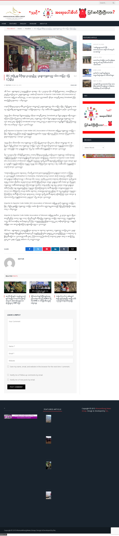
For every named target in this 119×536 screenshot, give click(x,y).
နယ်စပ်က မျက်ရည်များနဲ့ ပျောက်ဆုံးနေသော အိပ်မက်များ (103, 74)
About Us (43, 24)
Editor (8, 85)
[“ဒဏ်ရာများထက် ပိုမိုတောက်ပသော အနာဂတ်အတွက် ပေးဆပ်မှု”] (87, 47)
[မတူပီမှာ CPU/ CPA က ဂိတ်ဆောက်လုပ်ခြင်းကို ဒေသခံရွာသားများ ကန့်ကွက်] (50, 440)
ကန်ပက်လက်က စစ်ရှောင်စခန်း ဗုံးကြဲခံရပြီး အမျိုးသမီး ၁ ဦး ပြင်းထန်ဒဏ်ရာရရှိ (66, 298)
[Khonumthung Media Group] (14, 13)
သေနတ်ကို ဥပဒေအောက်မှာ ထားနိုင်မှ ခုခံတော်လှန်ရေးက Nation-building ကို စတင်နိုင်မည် (104, 86)
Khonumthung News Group (26, 530)
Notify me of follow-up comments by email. (26, 375)
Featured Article (90, 37)
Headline (33, 24)
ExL (107, 411)
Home (4, 24)
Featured (13, 24)
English (23, 24)
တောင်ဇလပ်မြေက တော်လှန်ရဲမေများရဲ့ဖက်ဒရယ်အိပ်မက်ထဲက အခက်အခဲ (104, 62)
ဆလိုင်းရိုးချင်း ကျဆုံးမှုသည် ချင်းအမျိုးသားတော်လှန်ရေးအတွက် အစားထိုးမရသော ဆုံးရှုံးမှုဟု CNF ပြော (16, 299)
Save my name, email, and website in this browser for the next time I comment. (40, 367)
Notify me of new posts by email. (22, 380)
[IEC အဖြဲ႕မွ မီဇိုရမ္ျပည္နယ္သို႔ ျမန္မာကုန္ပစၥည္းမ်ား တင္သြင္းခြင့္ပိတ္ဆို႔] (40, 54)
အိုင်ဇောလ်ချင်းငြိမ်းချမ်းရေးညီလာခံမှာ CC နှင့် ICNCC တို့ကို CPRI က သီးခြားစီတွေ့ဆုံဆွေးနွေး (41, 299)
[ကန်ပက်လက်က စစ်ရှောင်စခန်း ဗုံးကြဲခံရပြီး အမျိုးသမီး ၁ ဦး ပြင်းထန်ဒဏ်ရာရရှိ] (65, 287)
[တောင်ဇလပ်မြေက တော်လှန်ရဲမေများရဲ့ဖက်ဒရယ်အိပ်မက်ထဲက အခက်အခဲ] (87, 60)
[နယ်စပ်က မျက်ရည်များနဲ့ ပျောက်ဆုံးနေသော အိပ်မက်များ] (87, 72)
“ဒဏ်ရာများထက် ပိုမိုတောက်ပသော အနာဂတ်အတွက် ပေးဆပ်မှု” (103, 49)
